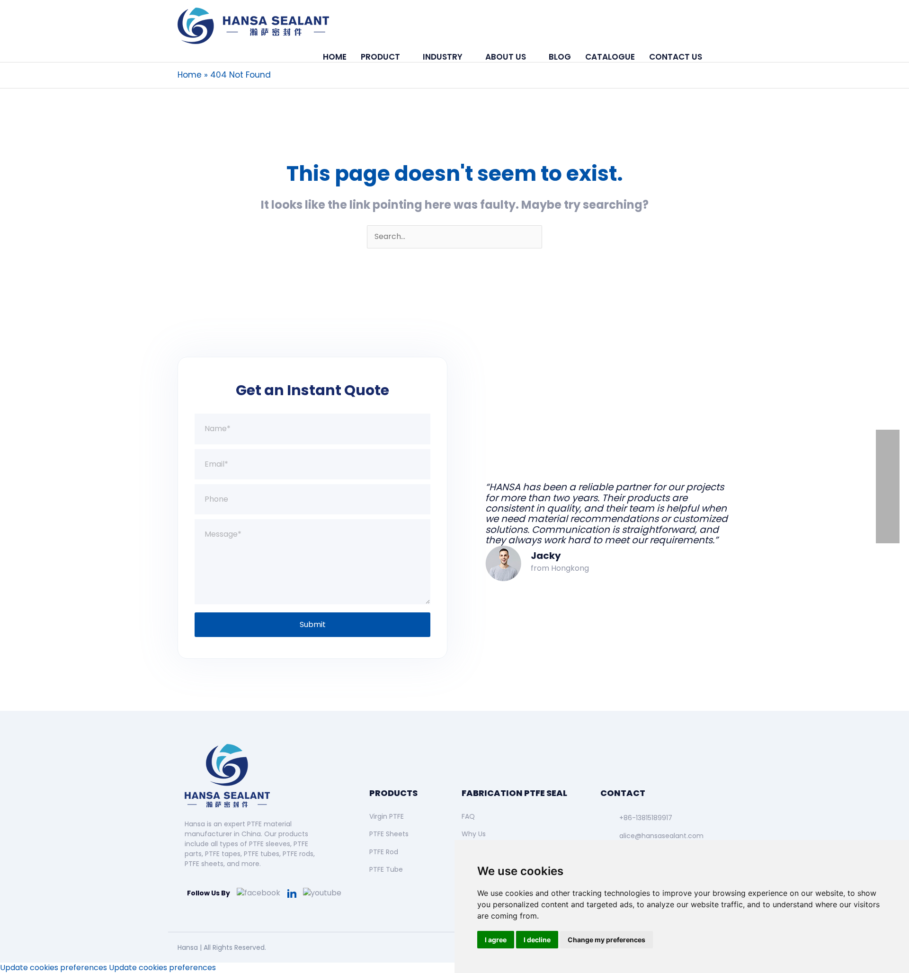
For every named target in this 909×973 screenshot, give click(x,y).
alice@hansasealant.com (661, 835)
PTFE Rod (383, 852)
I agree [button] (496, 940)
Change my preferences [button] (606, 940)
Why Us (474, 834)
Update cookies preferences (53, 967)
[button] (720, 57)
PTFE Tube (386, 869)
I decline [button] (537, 940)
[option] (596, 507)
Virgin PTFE (386, 816)
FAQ (468, 816)
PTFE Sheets (389, 834)
